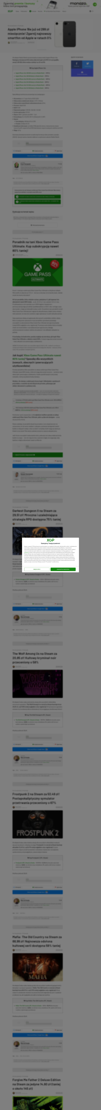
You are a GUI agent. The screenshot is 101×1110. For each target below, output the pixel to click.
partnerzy (26, 552)
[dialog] (50, 555)
